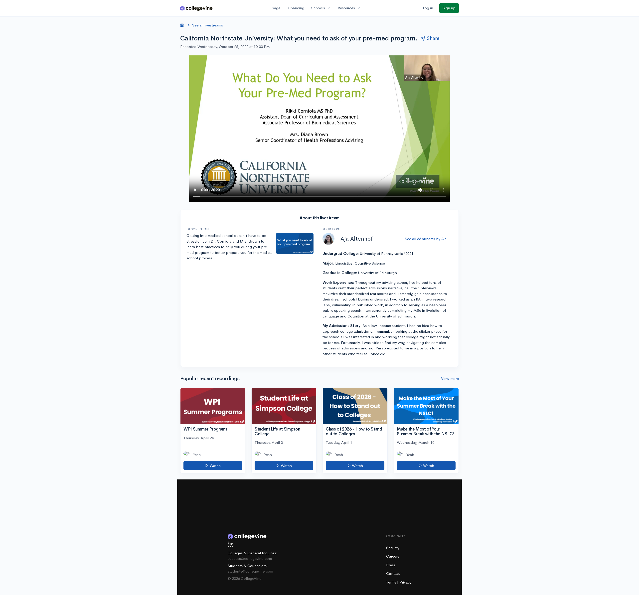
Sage (276, 7)
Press (390, 565)
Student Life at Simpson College (277, 432)
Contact (393, 573)
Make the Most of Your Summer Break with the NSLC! (425, 432)
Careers (392, 556)
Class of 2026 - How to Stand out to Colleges (354, 432)
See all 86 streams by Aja (426, 238)
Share (433, 38)
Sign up (449, 7)
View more (450, 378)
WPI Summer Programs (205, 429)
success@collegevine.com (250, 558)
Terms (391, 582)
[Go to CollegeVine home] (196, 8)
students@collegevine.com (250, 571)
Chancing (296, 7)
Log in (428, 7)
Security (392, 547)
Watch (215, 465)
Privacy (405, 582)
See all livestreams (207, 25)
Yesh (197, 454)
